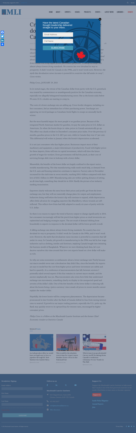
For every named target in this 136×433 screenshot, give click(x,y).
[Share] (2, 44)
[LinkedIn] (2, 40)
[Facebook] (2, 32)
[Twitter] (2, 36)
